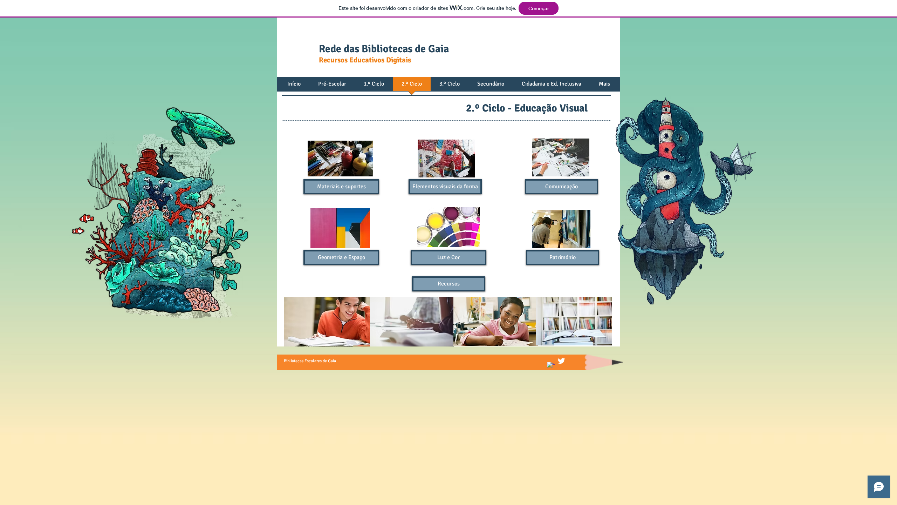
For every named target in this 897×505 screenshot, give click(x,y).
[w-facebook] (551, 366)
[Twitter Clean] (561, 361)
